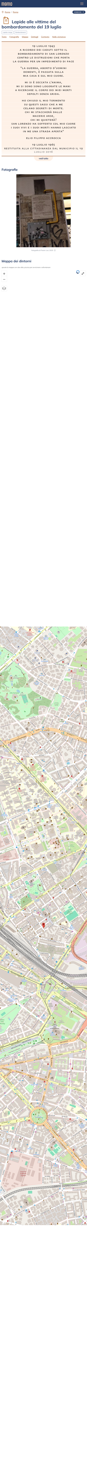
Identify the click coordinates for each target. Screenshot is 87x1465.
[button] (55, 250)
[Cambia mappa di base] (4, 288)
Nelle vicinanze (59, 36)
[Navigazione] (82, 3)
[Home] (7, 3)
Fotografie (14, 36)
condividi (78, 12)
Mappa (25, 36)
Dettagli (34, 36)
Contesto (45, 36)
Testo (4, 36)
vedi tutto (43, 158)
